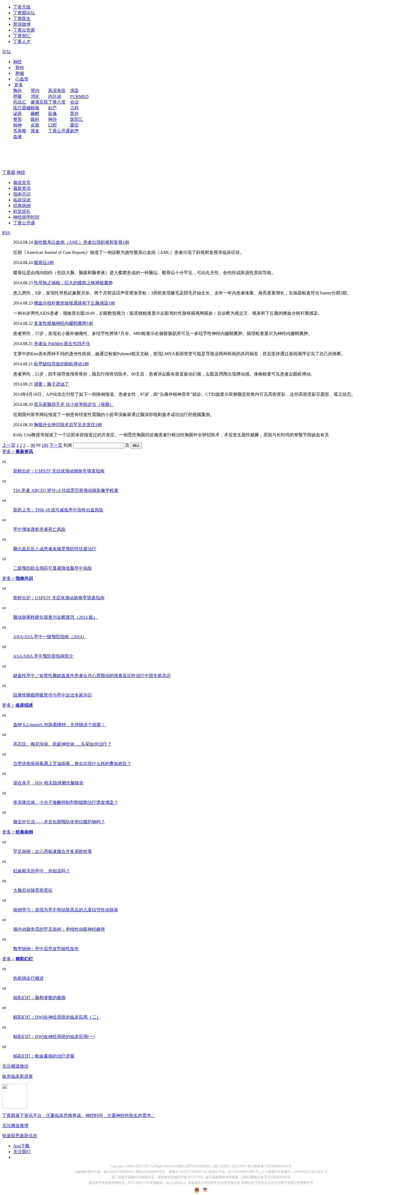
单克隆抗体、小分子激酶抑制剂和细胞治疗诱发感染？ (65, 802)
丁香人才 (22, 41)
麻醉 (35, 113)
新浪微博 (22, 24)
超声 (74, 130)
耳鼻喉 (19, 130)
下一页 (55, 445)
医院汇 (76, 119)
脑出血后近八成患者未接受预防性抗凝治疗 (54, 548)
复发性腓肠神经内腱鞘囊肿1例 (63, 323)
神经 (17, 61)
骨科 (19, 67)
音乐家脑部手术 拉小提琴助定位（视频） (74, 404)
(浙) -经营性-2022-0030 (229, 1166)
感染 (74, 90)
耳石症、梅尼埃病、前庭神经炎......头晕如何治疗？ (62, 744)
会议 (74, 102)
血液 (17, 136)
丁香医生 (22, 18)
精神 (17, 125)
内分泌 (54, 96)
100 (45, 445)
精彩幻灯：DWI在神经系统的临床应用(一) (54, 1036)
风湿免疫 (57, 90)
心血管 (21, 79)
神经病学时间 (26, 217)
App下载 (21, 1146)
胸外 (17, 90)
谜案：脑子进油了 (51, 384)
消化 (35, 96)
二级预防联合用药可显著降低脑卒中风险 (52, 568)
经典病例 (22, 205)
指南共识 (22, 194)
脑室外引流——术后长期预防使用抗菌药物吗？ (59, 821)
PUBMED (79, 96)
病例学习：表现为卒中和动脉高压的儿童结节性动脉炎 (65, 909)
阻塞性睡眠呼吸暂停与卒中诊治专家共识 (52, 695)
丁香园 (8, 172)
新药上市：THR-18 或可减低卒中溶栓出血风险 (58, 510)
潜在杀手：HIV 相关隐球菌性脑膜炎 (48, 783)
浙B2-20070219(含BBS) (194, 1166)
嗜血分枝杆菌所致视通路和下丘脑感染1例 (74, 303)
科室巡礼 (22, 211)
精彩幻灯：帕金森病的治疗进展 (43, 1056)
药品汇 (19, 102)
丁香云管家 (24, 30)
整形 (17, 119)
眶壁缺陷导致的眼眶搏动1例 (61, 364)
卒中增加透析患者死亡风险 (39, 529)
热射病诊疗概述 (28, 978)
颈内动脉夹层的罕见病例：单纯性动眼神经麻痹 (59, 929)
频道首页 (22, 182)
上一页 (8, 445)
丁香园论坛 (24, 12)
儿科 (74, 107)
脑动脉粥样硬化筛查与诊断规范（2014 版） (55, 617)
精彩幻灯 (24, 958)
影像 (52, 113)
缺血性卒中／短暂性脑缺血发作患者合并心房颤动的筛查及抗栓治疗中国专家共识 (92, 675)
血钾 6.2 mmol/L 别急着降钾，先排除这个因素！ (59, 724)
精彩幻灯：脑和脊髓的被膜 (39, 997)
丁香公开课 (59, 130)
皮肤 (35, 125)
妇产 (52, 107)
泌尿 (17, 113)
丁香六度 (57, 102)
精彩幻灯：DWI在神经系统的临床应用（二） (57, 1017)
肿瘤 (19, 73)
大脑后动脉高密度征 (33, 890)
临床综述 (22, 199)
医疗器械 (22, 107)
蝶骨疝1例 (44, 262)
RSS (6, 232)
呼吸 (17, 96)
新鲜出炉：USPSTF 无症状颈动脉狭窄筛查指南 (58, 471)
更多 (18, 84)
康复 (35, 130)
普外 (74, 113)
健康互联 (39, 102)
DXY (146, 1166)
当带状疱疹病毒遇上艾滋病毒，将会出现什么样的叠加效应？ (72, 763)
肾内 (35, 90)
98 (33, 445)
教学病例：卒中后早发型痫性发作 (46, 948)
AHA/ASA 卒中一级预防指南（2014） (49, 636)
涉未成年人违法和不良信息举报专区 (214, 1183)
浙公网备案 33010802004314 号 (269, 1166)
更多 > (8, 451)
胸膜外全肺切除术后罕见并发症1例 (68, 424)
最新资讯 (22, 188)
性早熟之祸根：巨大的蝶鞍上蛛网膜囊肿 (73, 282)
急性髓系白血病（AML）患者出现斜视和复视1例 (81, 242)
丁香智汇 (22, 35)
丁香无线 (22, 7)
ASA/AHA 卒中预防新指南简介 (43, 656)
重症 (74, 125)
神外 (52, 119)
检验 (35, 107)
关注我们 (22, 1151)
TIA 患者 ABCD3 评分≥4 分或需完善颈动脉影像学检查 (65, 490)
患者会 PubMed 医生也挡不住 (62, 343)
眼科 (35, 119)
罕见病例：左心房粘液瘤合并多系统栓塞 (52, 851)
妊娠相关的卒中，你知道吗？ (41, 871)
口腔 (52, 125)
